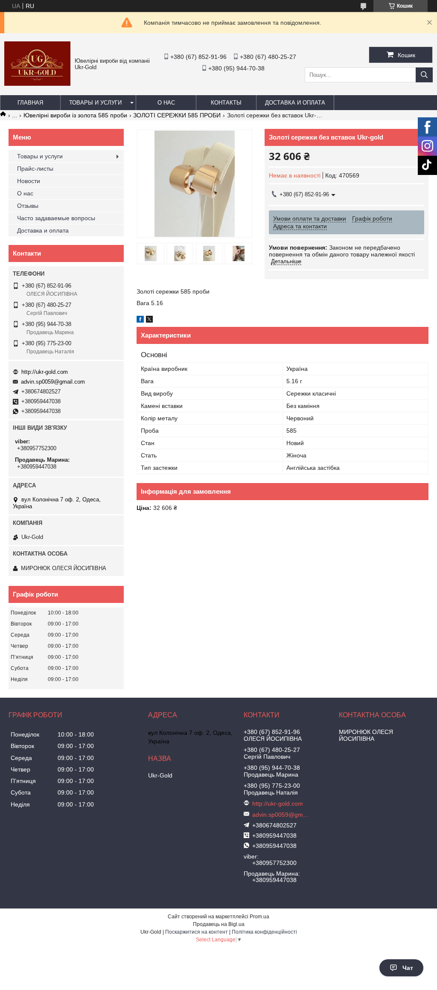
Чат (407, 967)
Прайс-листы (35, 168)
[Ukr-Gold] (37, 83)
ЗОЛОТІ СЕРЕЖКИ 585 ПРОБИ (177, 115)
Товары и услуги (95, 102)
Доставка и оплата (295, 102)
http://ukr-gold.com (44, 372)
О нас (166, 102)
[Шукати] (424, 74)
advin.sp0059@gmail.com (53, 382)
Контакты (226, 102)
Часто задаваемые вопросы (56, 218)
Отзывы (27, 205)
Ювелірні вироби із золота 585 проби (75, 115)
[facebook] (140, 320)
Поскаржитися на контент (196, 932)
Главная (30, 102)
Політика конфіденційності (264, 932)
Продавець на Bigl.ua (219, 924)
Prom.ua (259, 917)
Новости (28, 181)
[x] (149, 320)
